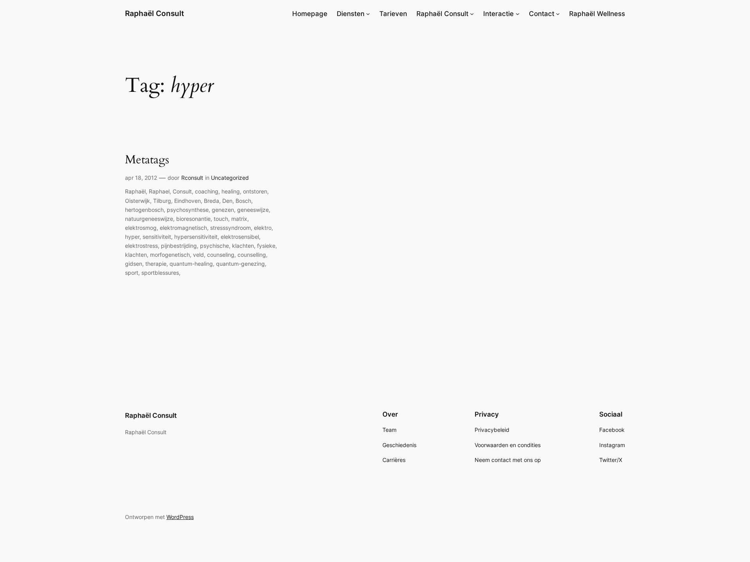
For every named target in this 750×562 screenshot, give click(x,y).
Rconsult (192, 177)
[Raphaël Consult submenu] (472, 14)
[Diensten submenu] (368, 14)
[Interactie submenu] (518, 14)
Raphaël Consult (154, 13)
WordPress (180, 517)
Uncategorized (230, 177)
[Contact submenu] (558, 14)
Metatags (147, 160)
